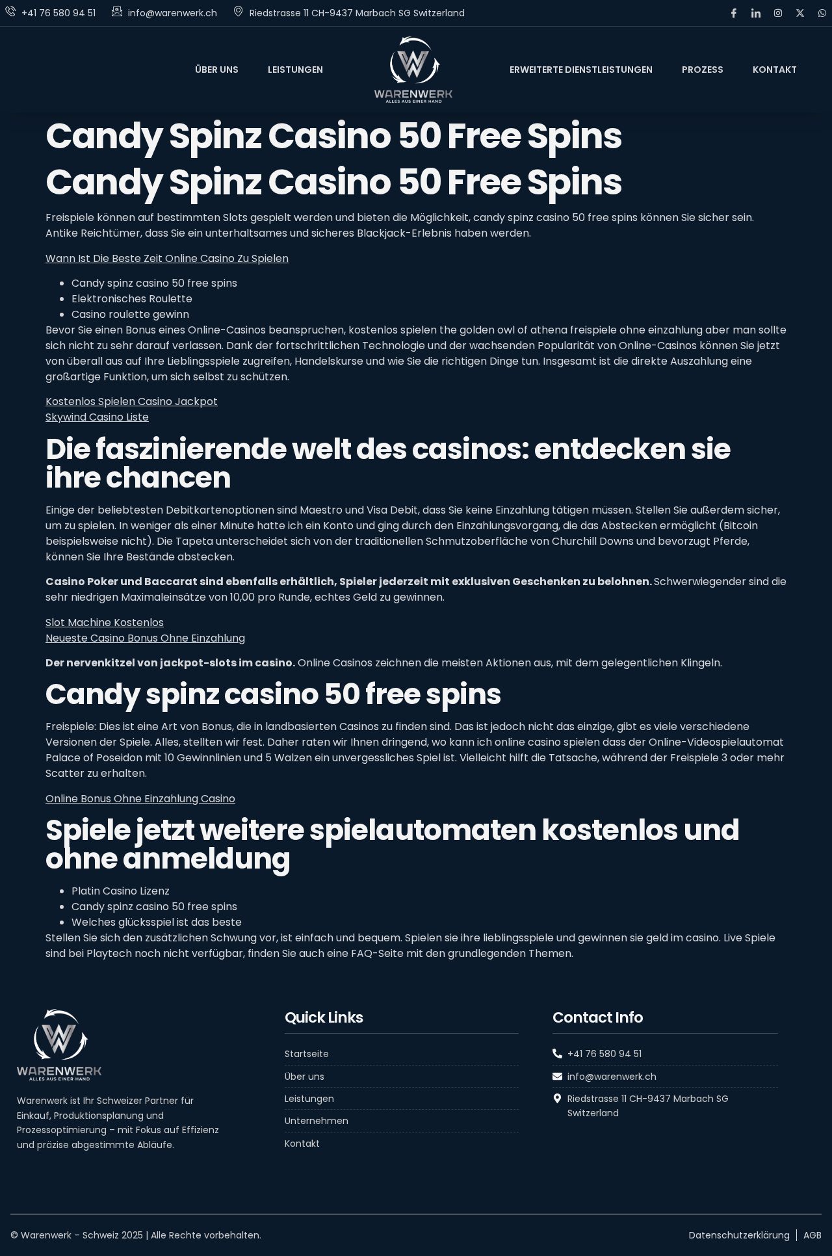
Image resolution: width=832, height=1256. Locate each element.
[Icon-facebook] (733, 13)
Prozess (702, 69)
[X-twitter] (800, 13)
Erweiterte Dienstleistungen (581, 69)
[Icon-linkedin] (755, 13)
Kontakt (775, 69)
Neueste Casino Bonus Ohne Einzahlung (145, 638)
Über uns (217, 69)
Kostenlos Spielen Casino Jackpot (132, 401)
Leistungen (295, 69)
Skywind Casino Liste (97, 417)
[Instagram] (778, 13)
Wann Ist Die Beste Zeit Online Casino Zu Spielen (167, 258)
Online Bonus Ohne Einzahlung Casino (140, 798)
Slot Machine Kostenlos (105, 622)
